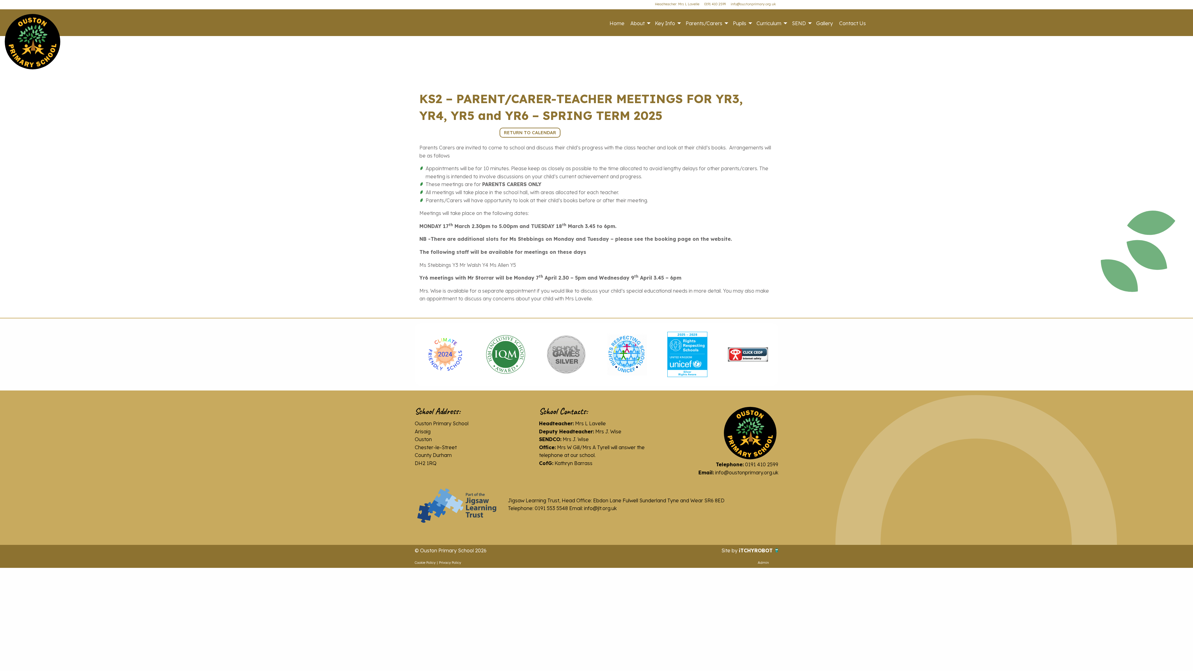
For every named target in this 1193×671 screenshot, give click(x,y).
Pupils (739, 23)
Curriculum (768, 23)
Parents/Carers (704, 23)
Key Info (665, 23)
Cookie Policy (425, 562)
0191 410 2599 (715, 4)
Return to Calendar (530, 132)
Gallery (824, 23)
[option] (445, 354)
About (637, 23)
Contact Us (852, 23)
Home (617, 23)
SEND (799, 23)
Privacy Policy (450, 562)
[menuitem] (616, 23)
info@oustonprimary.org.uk (753, 4)
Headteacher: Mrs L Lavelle (677, 4)
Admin (763, 562)
